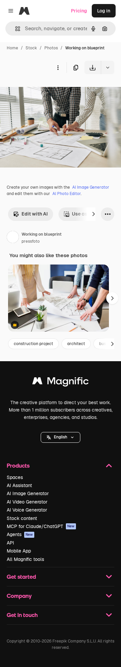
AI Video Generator (27, 502)
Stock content (22, 518)
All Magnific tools (25, 559)
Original (43, 90)
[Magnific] (60, 382)
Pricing (79, 11)
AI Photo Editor (66, 193)
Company (19, 595)
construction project (33, 343)
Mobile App (19, 551)
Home (12, 48)
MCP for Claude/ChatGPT (41, 526)
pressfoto (31, 241)
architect (76, 343)
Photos (51, 48)
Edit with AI (35, 214)
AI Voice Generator (27, 510)
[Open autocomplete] (15, 28)
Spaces (15, 477)
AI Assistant (19, 485)
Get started (21, 576)
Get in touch (22, 614)
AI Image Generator (90, 187)
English (60, 437)
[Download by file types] (107, 67)
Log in (103, 11)
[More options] (58, 67)
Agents (20, 534)
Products (18, 465)
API (10, 543)
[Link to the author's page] (13, 238)
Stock (31, 48)
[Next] (93, 214)
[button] (60, 437)
